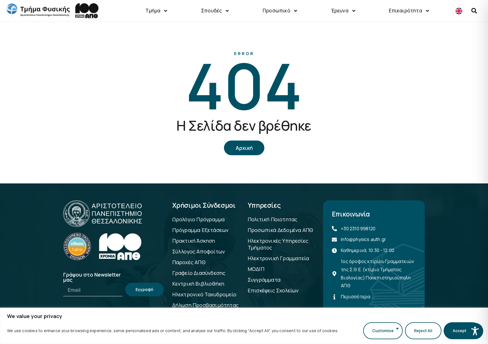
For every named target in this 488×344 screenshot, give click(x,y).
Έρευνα (339, 10)
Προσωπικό (276, 10)
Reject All (423, 330)
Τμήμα (152, 10)
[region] (244, 326)
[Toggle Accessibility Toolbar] (475, 331)
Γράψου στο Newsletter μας (92, 277)
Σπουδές (211, 10)
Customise (383, 330)
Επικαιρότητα (405, 10)
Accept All (462, 330)
